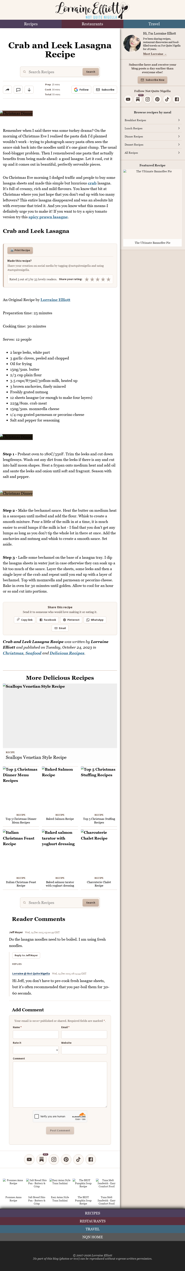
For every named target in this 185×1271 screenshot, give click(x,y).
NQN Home (92, 1237)
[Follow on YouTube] (29, 1159)
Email (62, 628)
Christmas (13, 653)
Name (17, 1027)
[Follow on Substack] (41, 1159)
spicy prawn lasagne (48, 217)
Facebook (50, 620)
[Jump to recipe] (29, 90)
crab (92, 183)
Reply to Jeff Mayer (26, 955)
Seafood (33, 653)
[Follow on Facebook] (90, 1159)
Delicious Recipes (67, 653)
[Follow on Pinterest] (66, 1159)
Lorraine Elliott (55, 299)
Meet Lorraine (155, 53)
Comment (19, 1058)
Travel (154, 24)
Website (66, 1043)
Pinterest (73, 620)
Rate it (17, 1043)
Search (90, 72)
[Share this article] (7, 90)
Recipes (31, 24)
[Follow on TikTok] (78, 1159)
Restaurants (92, 24)
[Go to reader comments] (18, 90)
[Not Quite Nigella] (92, 10)
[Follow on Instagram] (54, 1159)
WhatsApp (97, 620)
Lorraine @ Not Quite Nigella (31, 974)
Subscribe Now (155, 80)
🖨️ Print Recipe (20, 250)
